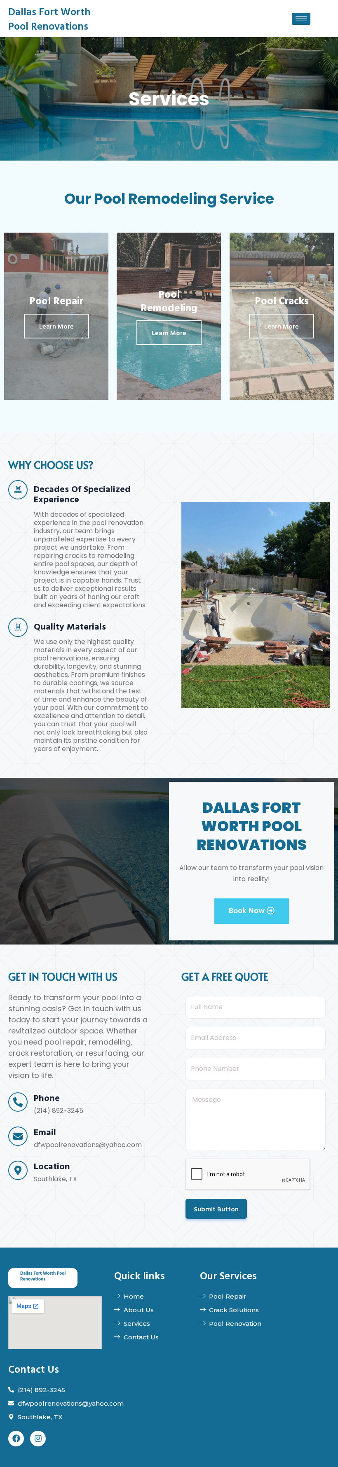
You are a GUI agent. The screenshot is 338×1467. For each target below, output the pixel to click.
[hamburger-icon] (301, 19)
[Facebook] (16, 1438)
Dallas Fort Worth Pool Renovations (49, 18)
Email (45, 1131)
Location (52, 1166)
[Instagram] (38, 1438)
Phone (47, 1097)
